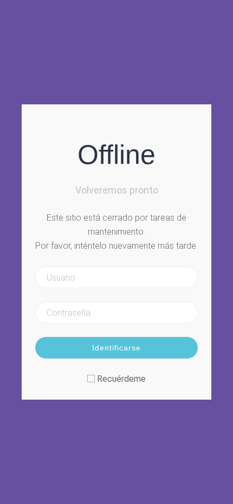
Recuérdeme (121, 379)
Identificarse (116, 347)
